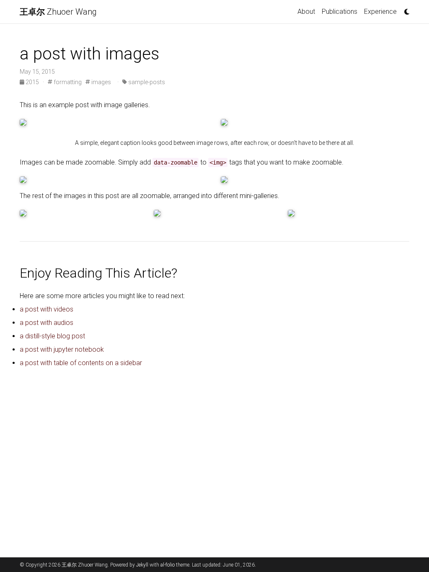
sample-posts (146, 82)
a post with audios (46, 323)
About (306, 11)
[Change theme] (404, 9)
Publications (339, 11)
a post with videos (46, 309)
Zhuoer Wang (58, 12)
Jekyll (142, 565)
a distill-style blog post (52, 336)
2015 (32, 82)
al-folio (167, 565)
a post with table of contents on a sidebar (81, 363)
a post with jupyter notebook (62, 349)
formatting (67, 82)
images (100, 82)
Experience (380, 11)
